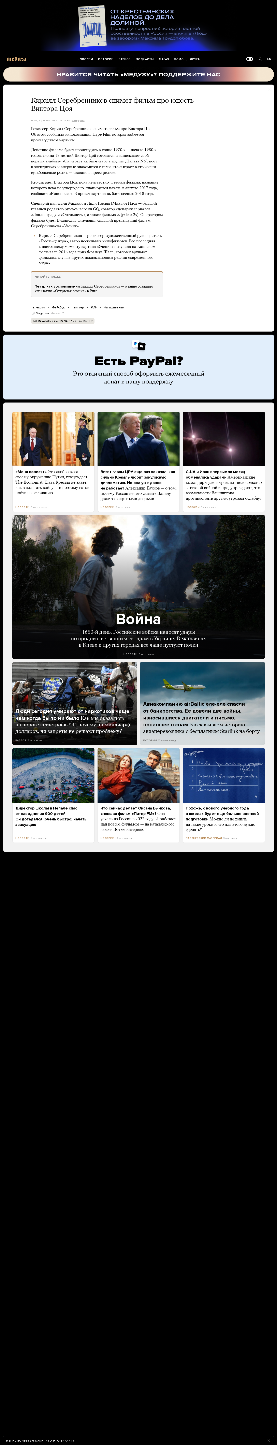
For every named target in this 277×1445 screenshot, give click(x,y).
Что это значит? (59, 1440)
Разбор (125, 59)
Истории (106, 59)
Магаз (164, 59)
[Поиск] (260, 59)
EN (269, 59)
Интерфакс (78, 120)
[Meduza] (16, 58)
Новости (85, 59)
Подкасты (145, 59)
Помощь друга (187, 59)
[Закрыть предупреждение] (268, 1440)
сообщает (39, 194)
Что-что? (57, 313)
